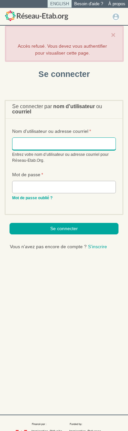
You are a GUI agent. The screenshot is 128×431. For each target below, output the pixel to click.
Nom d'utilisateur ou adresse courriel (51, 131)
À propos (116, 3)
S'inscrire (97, 246)
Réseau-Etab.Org (36, 16)
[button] (116, 16)
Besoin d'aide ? (88, 3)
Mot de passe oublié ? (32, 198)
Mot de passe (27, 174)
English (59, 3)
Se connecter (64, 228)
